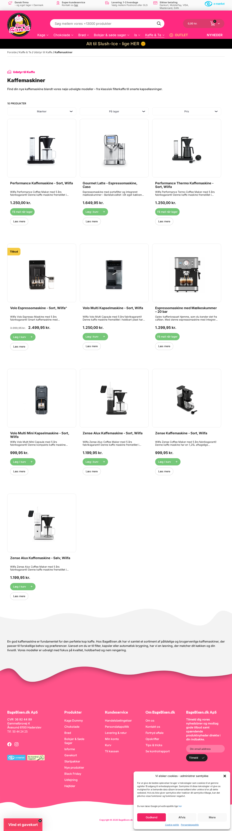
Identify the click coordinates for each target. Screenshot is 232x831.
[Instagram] (16, 744)
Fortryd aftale (154, 733)
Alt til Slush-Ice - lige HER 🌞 (116, 43)
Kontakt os (153, 726)
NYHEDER (215, 35)
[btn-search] (159, 23)
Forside (12, 52)
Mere (212, 817)
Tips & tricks (154, 745)
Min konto (112, 739)
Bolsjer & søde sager (110, 35)
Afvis (182, 817)
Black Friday (72, 773)
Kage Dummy (73, 720)
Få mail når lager (22, 211)
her (180, 806)
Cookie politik (172, 824)
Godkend (151, 817)
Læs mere (19, 221)
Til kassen (112, 751)
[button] (225, 776)
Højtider (69, 786)
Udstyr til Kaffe (43, 52)
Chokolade (61, 35)
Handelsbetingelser (118, 720)
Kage (41, 35)
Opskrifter (152, 739)
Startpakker (72, 761)
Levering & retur (116, 733)
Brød (82, 35)
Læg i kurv (92, 211)
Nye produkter (74, 767)
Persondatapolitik (190, 824)
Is (135, 35)
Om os (150, 720)
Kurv (108, 745)
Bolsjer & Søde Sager (74, 741)
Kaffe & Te (153, 35)
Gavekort (70, 755)
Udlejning (71, 780)
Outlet (181, 35)
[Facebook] (9, 744)
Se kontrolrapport (158, 751)
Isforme (69, 749)
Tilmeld (193, 757)
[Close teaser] (40, 820)
